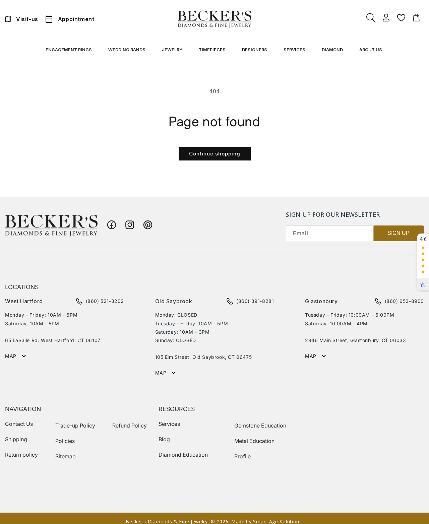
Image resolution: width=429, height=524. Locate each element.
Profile (242, 456)
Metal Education (254, 441)
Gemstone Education (260, 425)
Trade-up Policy (75, 425)
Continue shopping (214, 153)
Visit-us (27, 19)
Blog (164, 439)
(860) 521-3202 (105, 301)
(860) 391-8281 (255, 301)
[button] (69, 51)
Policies (65, 441)
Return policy (21, 454)
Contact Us (19, 423)
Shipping (16, 439)
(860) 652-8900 (404, 301)
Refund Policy (129, 425)
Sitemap (65, 456)
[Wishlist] (401, 18)
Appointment (76, 19)
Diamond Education (183, 454)
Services (169, 423)
